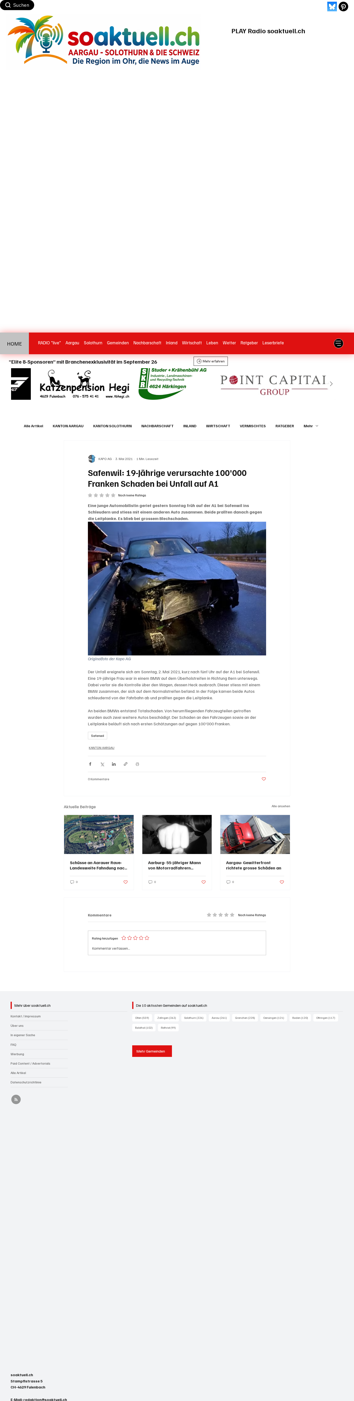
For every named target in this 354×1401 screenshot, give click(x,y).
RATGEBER (284, 425)
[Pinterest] (343, 6)
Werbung (17, 1054)
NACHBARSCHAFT (157, 425)
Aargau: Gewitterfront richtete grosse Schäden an (253, 865)
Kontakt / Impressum (26, 1016)
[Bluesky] (332, 6)
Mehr (308, 425)
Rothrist (170, 1027)
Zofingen (168, 1018)
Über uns (17, 1025)
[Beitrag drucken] (137, 764)
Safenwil (97, 736)
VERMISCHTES (253, 425)
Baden (301, 1018)
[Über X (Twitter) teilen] (102, 764)
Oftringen (327, 1018)
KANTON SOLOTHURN (112, 425)
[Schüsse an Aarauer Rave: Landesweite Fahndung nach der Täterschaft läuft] (99, 834)
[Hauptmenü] (338, 343)
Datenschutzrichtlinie (26, 1082)
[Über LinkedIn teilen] (113, 764)
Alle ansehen (281, 806)
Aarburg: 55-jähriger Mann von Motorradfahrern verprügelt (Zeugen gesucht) (176, 865)
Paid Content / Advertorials (30, 1063)
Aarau (221, 1018)
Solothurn (195, 1018)
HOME (14, 343)
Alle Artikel (33, 425)
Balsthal (145, 1027)
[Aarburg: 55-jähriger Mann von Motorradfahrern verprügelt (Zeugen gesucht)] (177, 834)
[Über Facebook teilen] (90, 764)
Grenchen (246, 1018)
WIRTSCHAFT (218, 425)
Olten (143, 1018)
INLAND (190, 425)
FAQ (13, 1044)
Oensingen (275, 1018)
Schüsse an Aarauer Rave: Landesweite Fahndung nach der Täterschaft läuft (98, 865)
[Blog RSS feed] (16, 1100)
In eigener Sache (23, 1035)
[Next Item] (331, 384)
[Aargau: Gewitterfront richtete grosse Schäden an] (255, 834)
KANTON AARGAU (68, 425)
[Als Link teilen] (125, 764)
